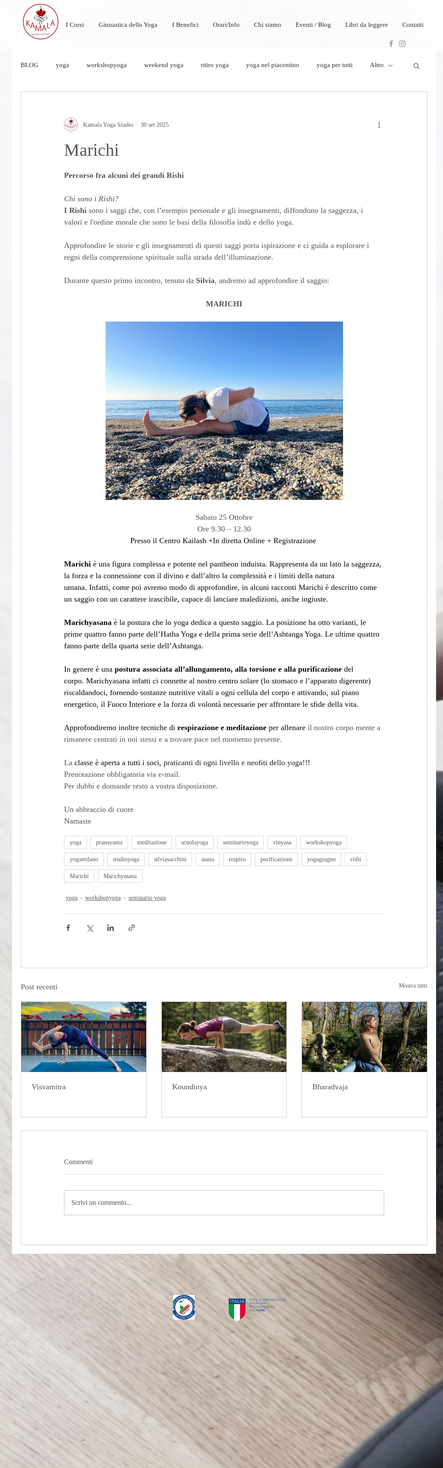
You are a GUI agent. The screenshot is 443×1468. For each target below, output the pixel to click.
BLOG (30, 64)
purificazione (276, 859)
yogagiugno (321, 859)
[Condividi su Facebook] (68, 928)
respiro (237, 859)
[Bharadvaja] (364, 1037)
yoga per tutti (335, 64)
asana (207, 859)
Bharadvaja (330, 1086)
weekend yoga (163, 64)
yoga (62, 64)
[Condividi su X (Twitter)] (89, 928)
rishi (355, 859)
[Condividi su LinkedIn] (110, 928)
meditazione (152, 842)
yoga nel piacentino (272, 64)
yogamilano (84, 859)
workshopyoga (107, 64)
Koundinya (189, 1086)
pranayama (109, 842)
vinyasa (282, 842)
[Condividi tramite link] (132, 928)
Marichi (79, 876)
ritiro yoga (215, 64)
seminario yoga (147, 898)
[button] (416, 65)
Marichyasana (120, 876)
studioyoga (126, 859)
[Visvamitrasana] (83, 1037)
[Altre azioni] (379, 124)
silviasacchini (170, 859)
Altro (377, 64)
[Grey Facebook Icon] (391, 43)
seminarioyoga (240, 842)
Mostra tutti (413, 985)
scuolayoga (194, 842)
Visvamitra (49, 1086)
